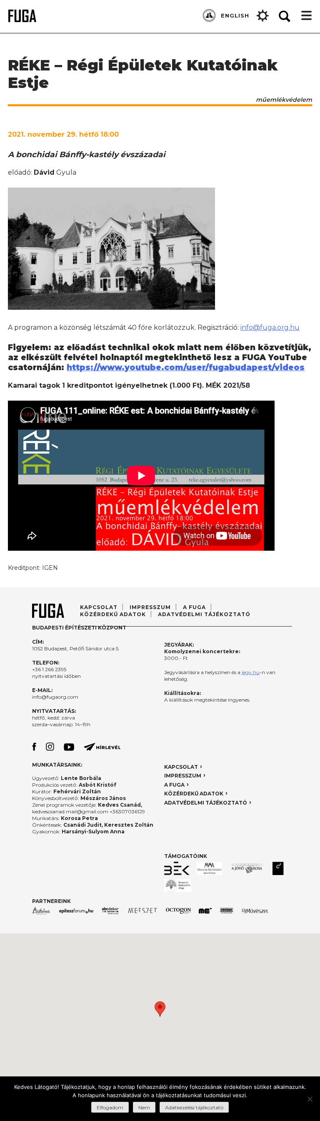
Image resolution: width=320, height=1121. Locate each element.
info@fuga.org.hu (270, 327)
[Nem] (309, 1099)
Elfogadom (110, 1107)
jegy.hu (251, 672)
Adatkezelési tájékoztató (194, 1107)
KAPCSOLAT (181, 767)
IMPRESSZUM (182, 775)
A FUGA (194, 607)
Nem (144, 1107)
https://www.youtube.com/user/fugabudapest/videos (186, 367)
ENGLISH (235, 15)
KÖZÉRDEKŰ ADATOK (193, 793)
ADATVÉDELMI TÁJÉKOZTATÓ (204, 614)
